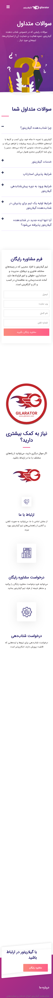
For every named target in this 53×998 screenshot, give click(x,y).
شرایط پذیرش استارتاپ (37, 174)
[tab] (26, 127)
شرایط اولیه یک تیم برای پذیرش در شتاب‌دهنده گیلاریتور (30, 205)
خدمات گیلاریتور (42, 162)
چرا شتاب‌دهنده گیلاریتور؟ (36, 128)
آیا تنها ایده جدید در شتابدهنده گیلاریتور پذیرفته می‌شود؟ (32, 222)
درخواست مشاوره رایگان (26, 577)
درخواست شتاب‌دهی (26, 636)
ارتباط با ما (26, 515)
